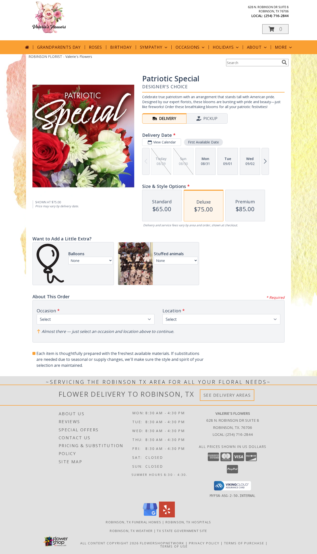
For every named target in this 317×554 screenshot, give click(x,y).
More (281, 47)
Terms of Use (174, 546)
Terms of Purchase (244, 543)
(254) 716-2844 (276, 15)
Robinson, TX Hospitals (188, 522)
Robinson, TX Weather (131, 531)
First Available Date (203, 142)
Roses (95, 47)
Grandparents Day (59, 47)
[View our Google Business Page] (150, 516)
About (254, 47)
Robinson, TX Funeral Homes (133, 522)
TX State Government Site (182, 531)
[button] (275, 29)
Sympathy (151, 47)
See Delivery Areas (227, 395)
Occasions (188, 47)
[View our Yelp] (167, 516)
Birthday (121, 47)
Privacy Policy (204, 543)
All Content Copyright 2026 (109, 543)
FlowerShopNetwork (162, 543)
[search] (284, 62)
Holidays (223, 47)
